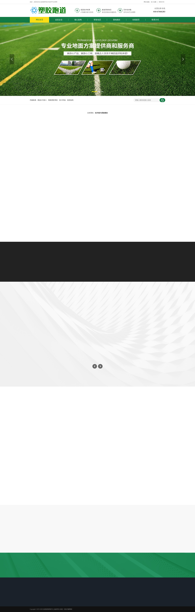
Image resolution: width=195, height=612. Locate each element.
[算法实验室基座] (143, 196)
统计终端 (62, 100)
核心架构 (78, 20)
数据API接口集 (45, 134)
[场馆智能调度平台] (97, 155)
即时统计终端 (88, 134)
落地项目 (116, 20)
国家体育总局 (97, 578)
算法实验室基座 (143, 215)
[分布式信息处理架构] (51, 196)
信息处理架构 (108, 134)
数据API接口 (42, 100)
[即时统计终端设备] (143, 155)
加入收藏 (153, 2)
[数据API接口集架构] (51, 155)
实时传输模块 (129, 134)
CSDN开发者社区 (110, 578)
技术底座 (36, 607)
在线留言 (136, 20)
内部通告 (106, 436)
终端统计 (107, 311)
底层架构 (70, 100)
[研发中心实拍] (117, 541)
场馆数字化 (72, 311)
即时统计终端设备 (143, 175)
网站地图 (146, 2)
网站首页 (39, 20)
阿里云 (76, 578)
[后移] (183, 59)
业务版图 (36, 604)
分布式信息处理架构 (51, 215)
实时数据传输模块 (97, 215)
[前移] (12, 59)
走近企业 (58, 20)
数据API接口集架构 (51, 175)
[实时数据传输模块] (97, 196)
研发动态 (97, 20)
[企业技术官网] (48, 10)
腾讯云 (69, 578)
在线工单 (100, 597)
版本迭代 (67, 602)
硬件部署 (124, 311)
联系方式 (161, 2)
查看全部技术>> (97, 226)
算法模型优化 (150, 134)
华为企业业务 (85, 578)
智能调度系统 (53, 100)
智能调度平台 (67, 134)
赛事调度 (90, 311)
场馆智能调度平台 (97, 175)
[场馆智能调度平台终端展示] (97, 59)
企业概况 (36, 602)
